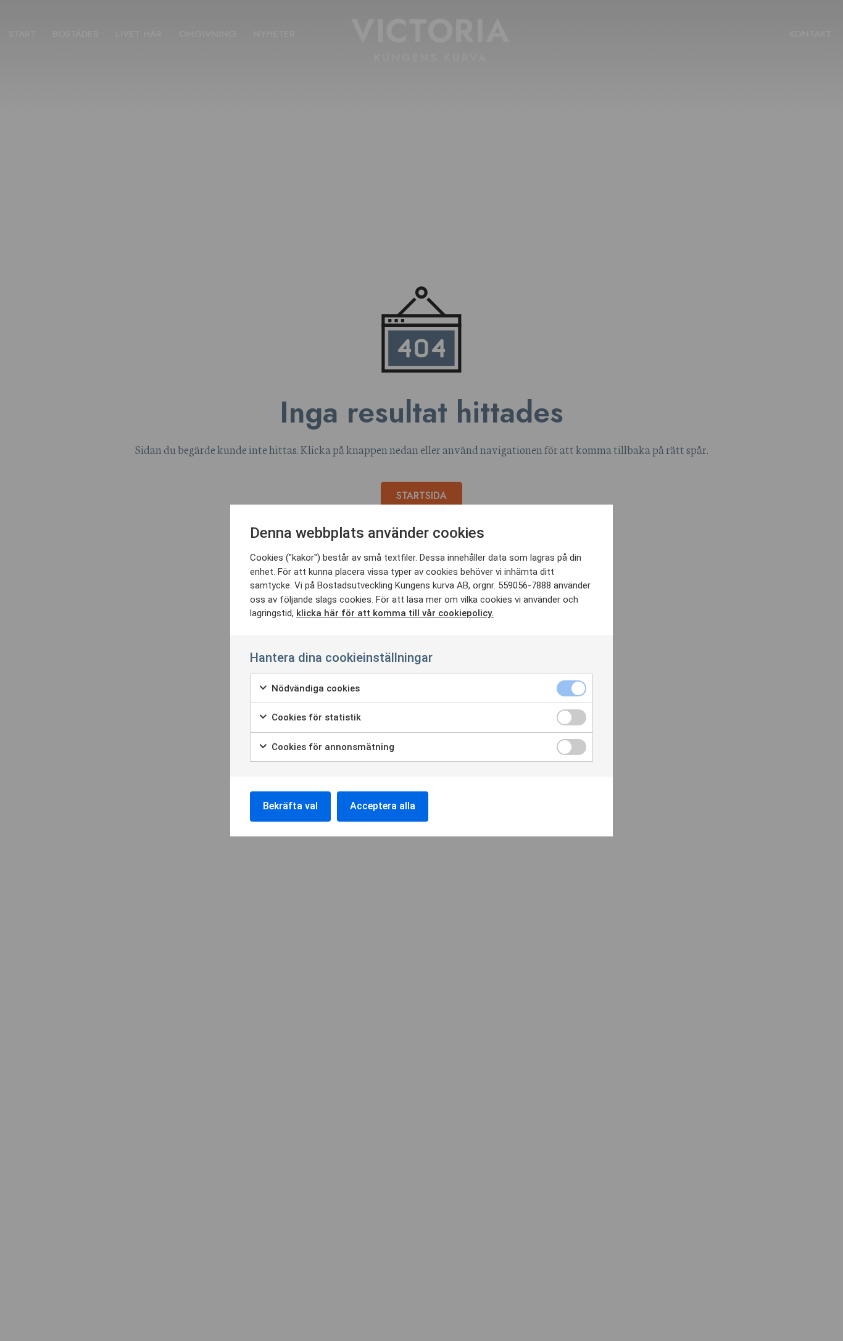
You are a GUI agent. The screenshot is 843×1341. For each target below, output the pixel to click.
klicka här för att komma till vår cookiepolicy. (395, 613)
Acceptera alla (382, 806)
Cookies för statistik (315, 717)
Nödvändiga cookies (314, 688)
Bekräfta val (290, 806)
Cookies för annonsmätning (331, 747)
